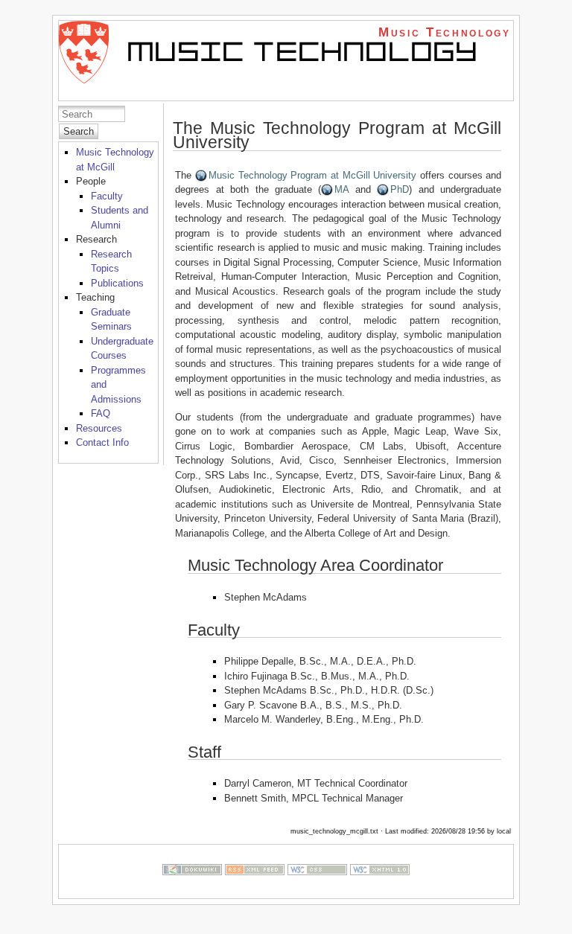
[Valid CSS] (317, 891)
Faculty (107, 196)
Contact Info (102, 442)
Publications (117, 283)
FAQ (100, 413)
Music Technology (444, 32)
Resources (99, 428)
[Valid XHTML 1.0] (380, 891)
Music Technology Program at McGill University (312, 175)
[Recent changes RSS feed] (255, 891)
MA (341, 189)
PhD (399, 189)
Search (78, 131)
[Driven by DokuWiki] (192, 891)
